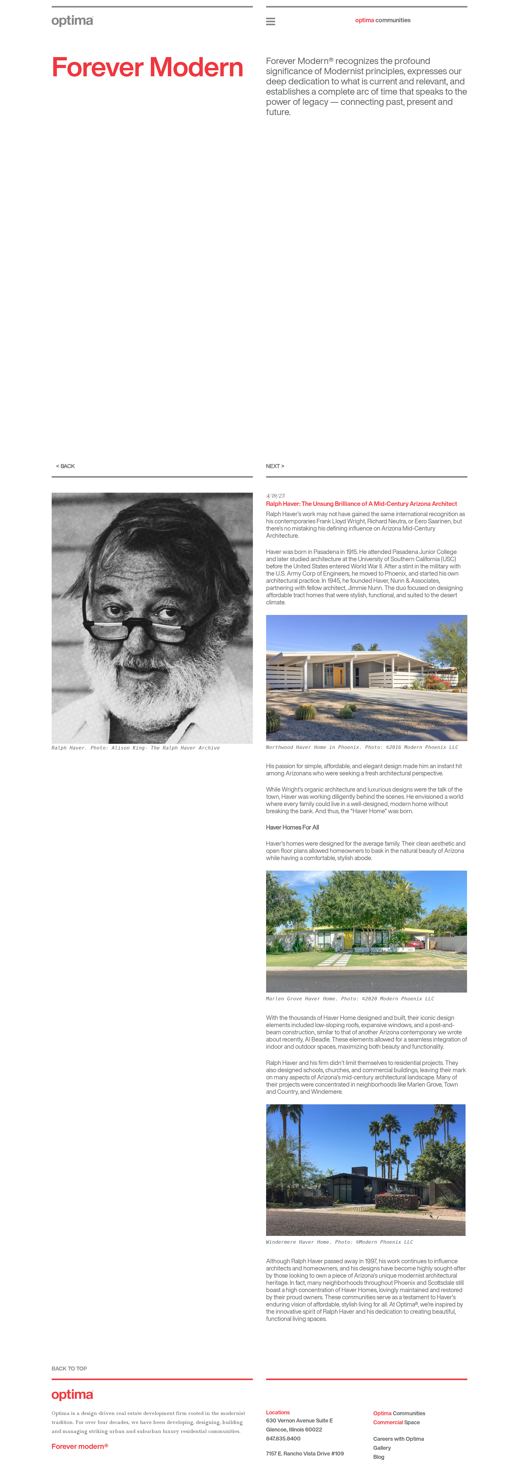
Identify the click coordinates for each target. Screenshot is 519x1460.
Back (68, 466)
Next (273, 466)
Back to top (69, 1368)
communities (383, 20)
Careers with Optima (398, 1439)
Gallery (382, 1448)
